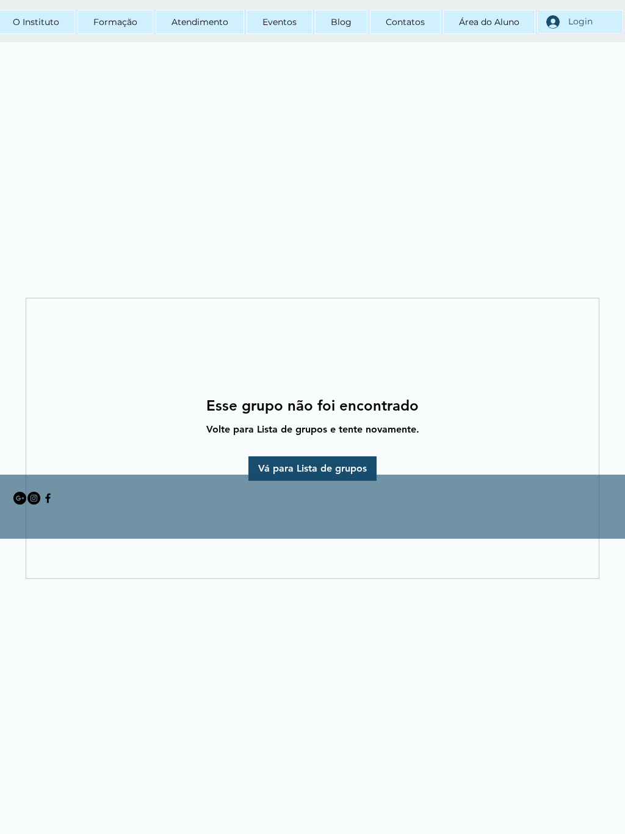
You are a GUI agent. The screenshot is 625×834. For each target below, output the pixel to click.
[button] (115, 22)
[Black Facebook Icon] (48, 498)
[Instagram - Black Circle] (33, 498)
